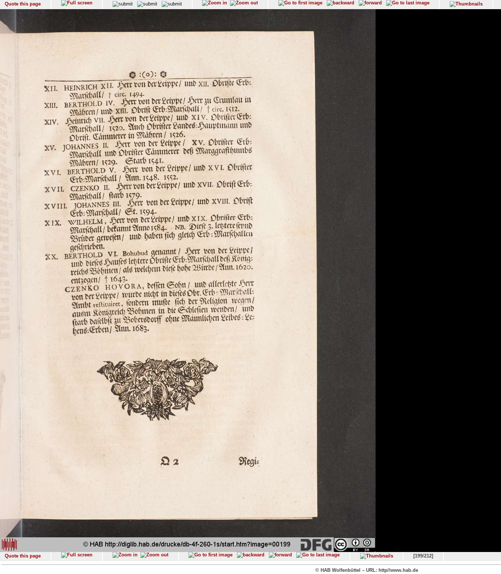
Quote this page (23, 4)
